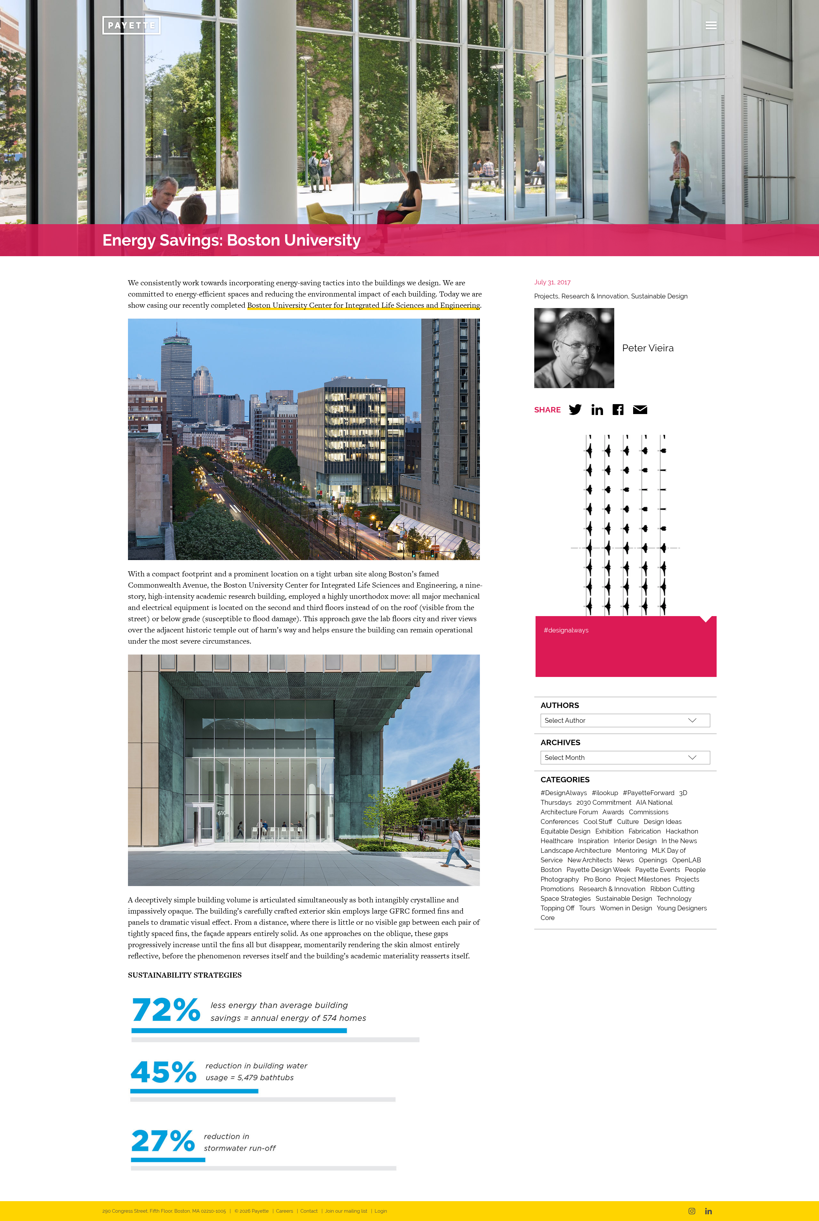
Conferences (560, 822)
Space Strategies (566, 898)
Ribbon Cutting (672, 889)
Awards (613, 812)
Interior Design (635, 841)
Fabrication (645, 831)
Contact (309, 1211)
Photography (560, 879)
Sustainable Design (659, 296)
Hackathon (682, 831)
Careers (284, 1211)
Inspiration (593, 841)
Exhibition (609, 831)
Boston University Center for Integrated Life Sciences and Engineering (363, 305)
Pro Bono (597, 879)
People (695, 870)
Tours (587, 908)
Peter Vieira (648, 348)
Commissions (649, 812)
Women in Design (626, 908)
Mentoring (631, 850)
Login (381, 1211)
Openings (653, 860)
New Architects (590, 860)
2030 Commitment (604, 802)
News (625, 860)
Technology (674, 898)
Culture (628, 822)
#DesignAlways (564, 793)
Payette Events (657, 870)
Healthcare (557, 841)
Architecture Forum (569, 812)
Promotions (557, 889)
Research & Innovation (594, 296)
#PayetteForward (648, 793)
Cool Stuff (598, 822)
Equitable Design (566, 831)
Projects (546, 296)
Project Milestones (643, 879)
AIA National (654, 802)
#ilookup (605, 793)
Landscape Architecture (576, 850)
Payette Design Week (599, 870)
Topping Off (558, 908)
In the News (679, 841)
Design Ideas (663, 822)
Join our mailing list (346, 1211)
